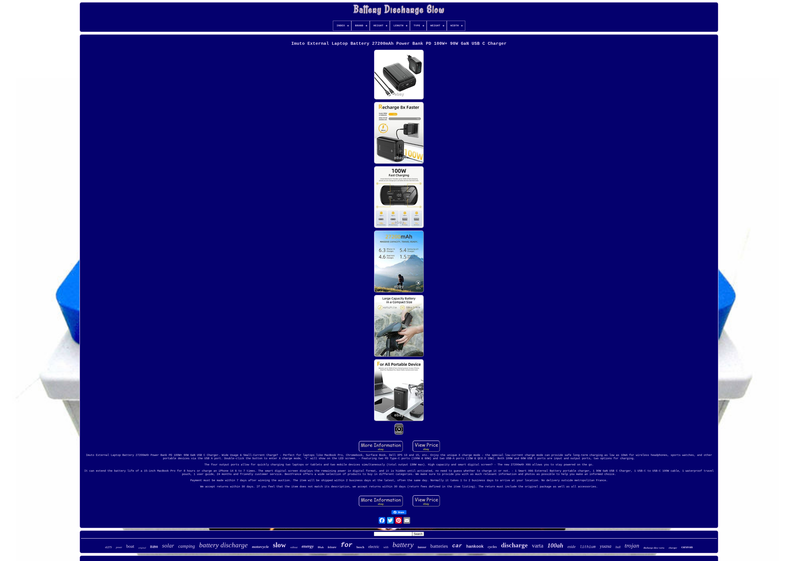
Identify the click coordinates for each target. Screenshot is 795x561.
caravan (687, 547)
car (457, 546)
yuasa (605, 546)
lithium (588, 547)
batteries (439, 546)
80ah (321, 547)
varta (537, 545)
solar (168, 546)
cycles (492, 547)
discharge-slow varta (653, 547)
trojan (632, 545)
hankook (475, 546)
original (142, 547)
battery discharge (223, 545)
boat (130, 546)
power (119, 547)
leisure (332, 547)
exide (571, 546)
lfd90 (154, 547)
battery (403, 545)
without (294, 547)
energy (308, 546)
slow (279, 545)
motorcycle (260, 547)
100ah (555, 545)
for (346, 545)
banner (422, 547)
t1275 (108, 547)
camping (186, 546)
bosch (360, 547)
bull (618, 547)
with (385, 547)
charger (673, 548)
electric (373, 546)
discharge (514, 545)
